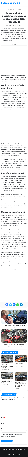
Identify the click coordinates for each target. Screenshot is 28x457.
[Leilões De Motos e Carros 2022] (21, 358)
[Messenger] (14, 304)
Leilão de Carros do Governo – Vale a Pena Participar (6, 381)
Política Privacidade (16, 454)
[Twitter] (10, 304)
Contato (9, 454)
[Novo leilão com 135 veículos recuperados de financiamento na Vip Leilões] (21, 376)
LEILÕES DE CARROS (16, 9)
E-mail (3, 423)
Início (9, 9)
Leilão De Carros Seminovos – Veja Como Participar (7, 366)
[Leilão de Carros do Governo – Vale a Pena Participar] (7, 375)
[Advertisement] (14, 60)
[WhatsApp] (17, 304)
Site (2, 428)
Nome (3, 417)
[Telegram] (21, 304)
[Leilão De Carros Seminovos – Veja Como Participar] (7, 359)
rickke (9, 25)
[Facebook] (6, 304)
